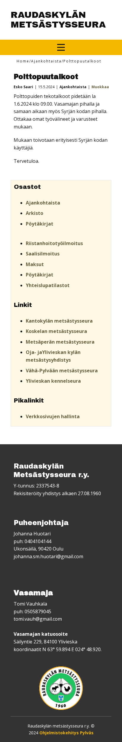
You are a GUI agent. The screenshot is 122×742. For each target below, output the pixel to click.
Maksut (35, 264)
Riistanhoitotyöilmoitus (54, 243)
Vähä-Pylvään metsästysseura (62, 370)
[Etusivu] (61, 688)
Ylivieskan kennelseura (53, 381)
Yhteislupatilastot (48, 285)
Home (23, 61)
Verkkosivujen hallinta (53, 416)
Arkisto (34, 213)
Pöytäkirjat (39, 223)
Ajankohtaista (46, 61)
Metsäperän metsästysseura (60, 342)
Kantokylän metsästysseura (59, 321)
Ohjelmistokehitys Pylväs (66, 732)
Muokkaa (100, 86)
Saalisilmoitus (43, 253)
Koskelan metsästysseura (56, 331)
